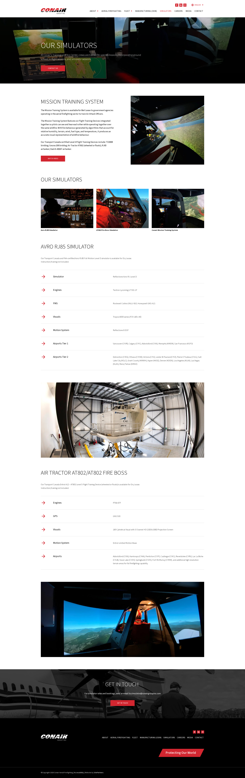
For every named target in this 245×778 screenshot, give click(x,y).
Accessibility (79, 772)
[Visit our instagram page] (184, 5)
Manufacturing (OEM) (146, 11)
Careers (178, 11)
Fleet (135, 737)
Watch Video (53, 158)
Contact (198, 11)
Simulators (165, 11)
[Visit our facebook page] (176, 5)
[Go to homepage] (53, 11)
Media (188, 11)
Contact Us (53, 68)
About (105, 737)
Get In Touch (122, 703)
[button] (94, 11)
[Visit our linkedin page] (180, 5)
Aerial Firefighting (111, 11)
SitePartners (98, 772)
